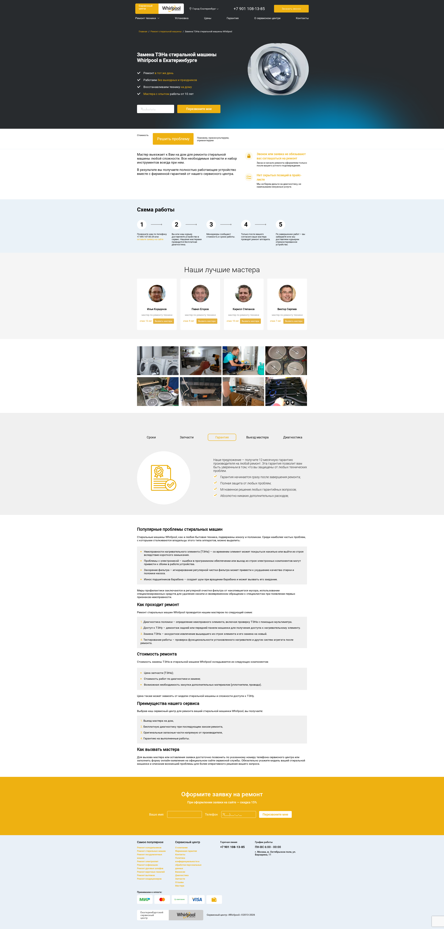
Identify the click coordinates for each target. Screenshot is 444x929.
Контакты (180, 854)
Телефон (211, 814)
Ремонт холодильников (149, 847)
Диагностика (292, 437)
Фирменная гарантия (186, 851)
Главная (143, 31)
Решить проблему (173, 139)
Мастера (179, 885)
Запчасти (187, 437)
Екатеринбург (208, 8)
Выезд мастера (257, 437)
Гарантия (222, 437)
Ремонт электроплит (147, 861)
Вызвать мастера (163, 321)
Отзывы (179, 882)
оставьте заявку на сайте (150, 239)
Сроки (151, 437)
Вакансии (180, 872)
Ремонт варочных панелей (151, 872)
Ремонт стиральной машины (166, 31)
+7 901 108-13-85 (249, 8)
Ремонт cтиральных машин (151, 851)
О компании (181, 847)
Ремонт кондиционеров (149, 878)
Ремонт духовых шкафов (150, 868)
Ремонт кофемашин (147, 865)
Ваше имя (156, 814)
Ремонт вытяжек (146, 875)
